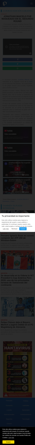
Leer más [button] (11, 437)
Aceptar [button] (8, 442)
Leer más (6, 229)
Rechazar (15, 229)
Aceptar (22, 229)
